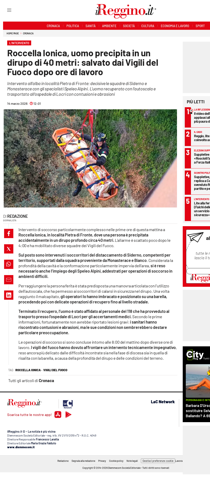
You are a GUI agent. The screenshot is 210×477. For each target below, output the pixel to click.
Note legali (132, 460)
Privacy (102, 460)
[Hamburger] (5, 10)
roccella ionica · (28, 370)
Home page (13, 33)
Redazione (17, 216)
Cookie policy (116, 460)
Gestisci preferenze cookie (158, 460)
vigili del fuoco (55, 370)
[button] (8, 233)
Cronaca (28, 33)
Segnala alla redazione (83, 460)
